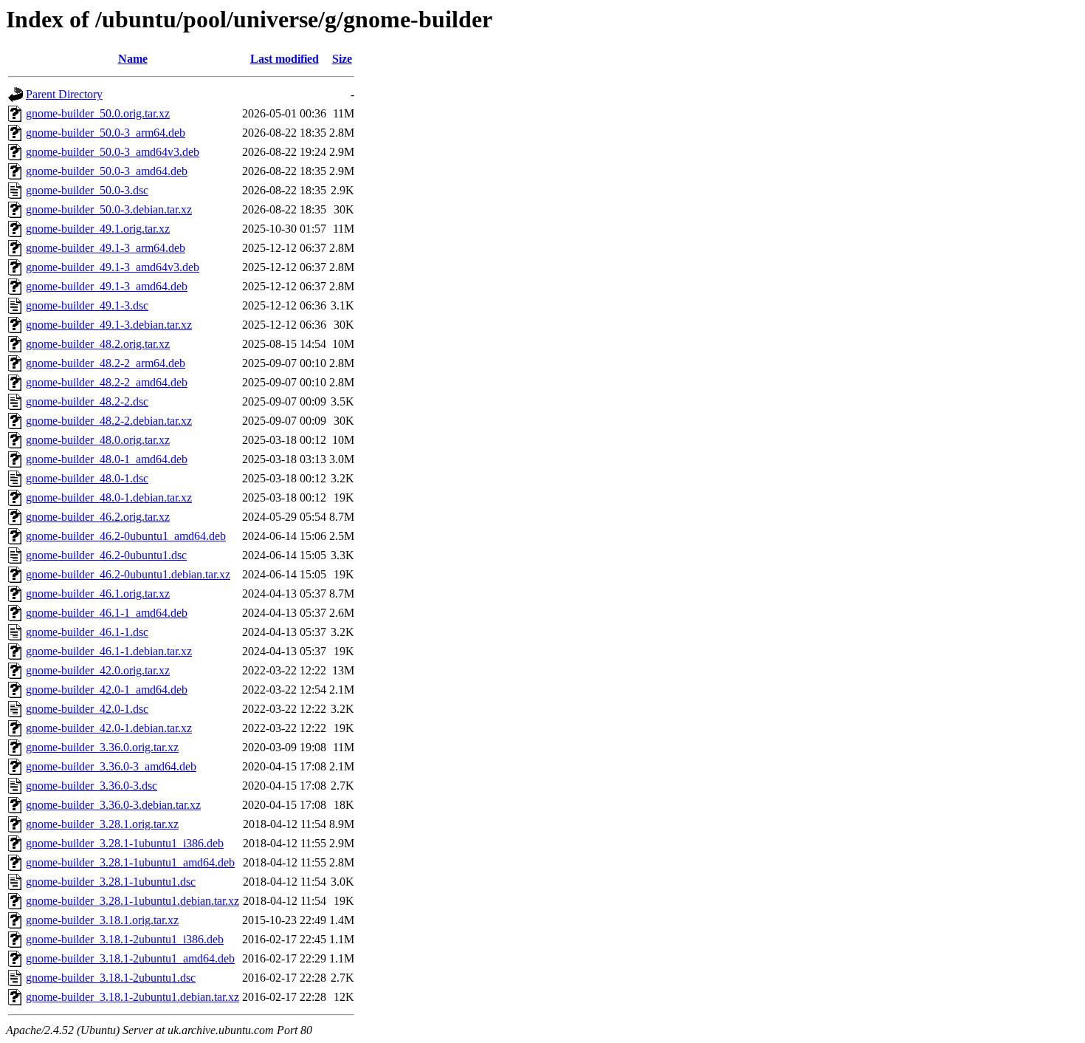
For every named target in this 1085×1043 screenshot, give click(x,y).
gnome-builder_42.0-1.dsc (87, 708)
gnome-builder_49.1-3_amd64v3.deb (112, 267)
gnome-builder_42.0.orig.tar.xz (98, 670)
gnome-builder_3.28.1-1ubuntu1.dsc (111, 881)
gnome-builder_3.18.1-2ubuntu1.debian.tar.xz (132, 997)
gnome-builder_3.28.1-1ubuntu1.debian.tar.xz (132, 901)
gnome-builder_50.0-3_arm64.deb (105, 132)
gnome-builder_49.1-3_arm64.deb (105, 248)
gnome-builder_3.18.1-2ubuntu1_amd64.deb (130, 958)
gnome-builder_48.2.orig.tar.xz (98, 344)
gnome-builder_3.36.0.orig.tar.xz (102, 747)
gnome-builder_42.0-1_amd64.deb (106, 689)
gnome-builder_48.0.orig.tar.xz (98, 440)
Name (133, 58)
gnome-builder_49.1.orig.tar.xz (98, 228)
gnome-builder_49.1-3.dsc (87, 305)
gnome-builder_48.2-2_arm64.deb (105, 363)
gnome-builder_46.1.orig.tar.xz (98, 593)
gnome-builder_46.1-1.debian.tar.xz (109, 651)
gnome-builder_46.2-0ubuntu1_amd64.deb (126, 536)
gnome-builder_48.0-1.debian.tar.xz (109, 497)
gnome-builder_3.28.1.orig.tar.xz (102, 824)
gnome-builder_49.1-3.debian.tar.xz (109, 324)
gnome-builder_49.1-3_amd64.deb (106, 286)
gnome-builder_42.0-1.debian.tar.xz (109, 728)
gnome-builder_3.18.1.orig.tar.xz (102, 920)
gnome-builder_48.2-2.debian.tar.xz (109, 420)
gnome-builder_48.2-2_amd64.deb (106, 382)
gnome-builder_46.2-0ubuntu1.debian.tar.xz (128, 574)
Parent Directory (64, 94)
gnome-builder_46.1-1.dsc (87, 632)
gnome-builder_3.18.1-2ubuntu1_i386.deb (125, 939)
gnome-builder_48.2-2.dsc (87, 401)
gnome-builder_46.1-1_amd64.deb (106, 612)
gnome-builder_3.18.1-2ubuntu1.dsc (111, 977)
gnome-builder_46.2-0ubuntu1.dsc (106, 555)
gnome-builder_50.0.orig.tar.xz (98, 113)
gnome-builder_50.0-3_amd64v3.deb (112, 152)
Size (342, 58)
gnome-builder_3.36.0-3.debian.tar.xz (113, 805)
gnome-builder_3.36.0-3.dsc (91, 785)
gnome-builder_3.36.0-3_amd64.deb (111, 766)
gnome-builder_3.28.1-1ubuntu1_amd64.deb (130, 862)
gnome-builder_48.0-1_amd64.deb (106, 459)
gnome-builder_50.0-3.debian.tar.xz (109, 209)
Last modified (284, 58)
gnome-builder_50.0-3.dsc (87, 190)
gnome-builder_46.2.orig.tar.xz (98, 516)
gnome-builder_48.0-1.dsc (87, 478)
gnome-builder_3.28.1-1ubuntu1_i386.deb (125, 843)
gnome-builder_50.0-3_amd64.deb (106, 171)
